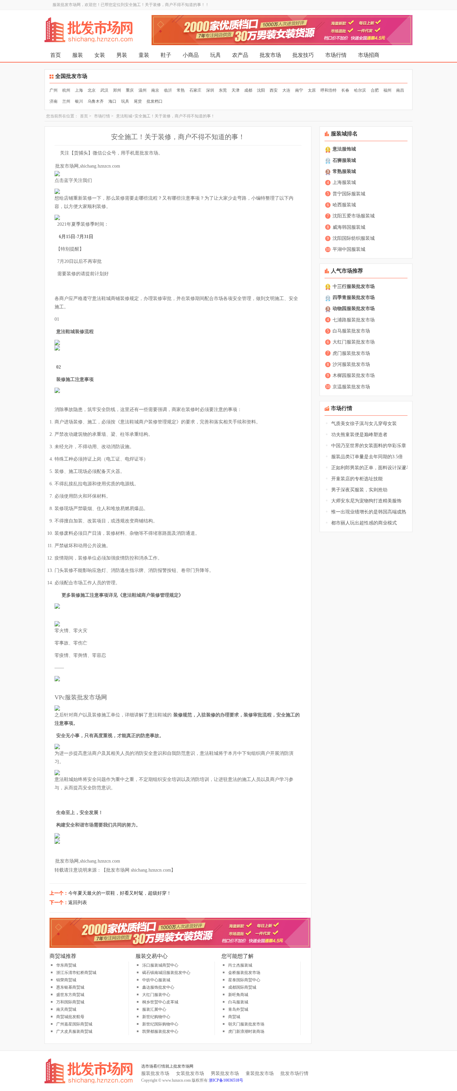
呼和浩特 (329, 90)
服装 (77, 55)
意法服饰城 (344, 149)
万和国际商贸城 (70, 1002)
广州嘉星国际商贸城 (74, 1024)
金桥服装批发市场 (244, 972)
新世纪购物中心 (156, 1016)
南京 (155, 90)
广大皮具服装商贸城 (74, 1031)
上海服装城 (344, 182)
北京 (92, 90)
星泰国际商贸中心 (244, 980)
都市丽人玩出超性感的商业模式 (364, 522)
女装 (99, 55)
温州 (143, 90)
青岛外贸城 (238, 1009)
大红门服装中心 (156, 994)
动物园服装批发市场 (354, 308)
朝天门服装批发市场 (246, 1024)
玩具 (215, 55)
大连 (286, 90)
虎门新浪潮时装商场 (246, 1031)
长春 (345, 90)
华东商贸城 (66, 965)
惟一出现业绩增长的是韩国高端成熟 (368, 511)
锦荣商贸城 (66, 980)
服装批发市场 (155, 1073)
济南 (54, 101)
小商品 (191, 55)
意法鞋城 (124, 116)
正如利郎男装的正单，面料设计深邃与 (371, 467)
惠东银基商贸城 (70, 987)
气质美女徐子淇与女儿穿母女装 (364, 423)
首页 (55, 55)
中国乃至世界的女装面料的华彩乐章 (368, 445)
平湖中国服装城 (349, 249)
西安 (274, 90)
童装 (144, 55)
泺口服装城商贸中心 (160, 965)
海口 (112, 101)
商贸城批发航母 (70, 1016)
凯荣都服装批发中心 (160, 1031)
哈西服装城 (344, 204)
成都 (248, 90)
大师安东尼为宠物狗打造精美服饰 (366, 500)
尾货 (138, 101)
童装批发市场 (260, 1073)
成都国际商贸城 (242, 987)
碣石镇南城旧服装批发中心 (166, 972)
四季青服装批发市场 (354, 297)
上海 (79, 90)
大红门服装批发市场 (354, 341)
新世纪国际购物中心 (160, 1024)
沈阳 (261, 90)
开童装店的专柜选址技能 (357, 478)
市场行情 (336, 55)
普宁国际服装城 (349, 193)
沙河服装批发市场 (351, 364)
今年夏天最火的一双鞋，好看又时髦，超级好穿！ (119, 893)
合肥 (375, 90)
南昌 (400, 90)
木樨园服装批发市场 (354, 375)
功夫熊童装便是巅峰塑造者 (359, 434)
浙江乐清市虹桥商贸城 (76, 972)
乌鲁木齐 (96, 101)
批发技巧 (303, 55)
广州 (54, 90)
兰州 (66, 101)
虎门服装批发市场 (351, 353)
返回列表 (77, 902)
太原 (312, 90)
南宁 (299, 90)
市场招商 (368, 55)
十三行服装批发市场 (354, 286)
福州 (387, 90)
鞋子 (166, 55)
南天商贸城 (66, 1009)
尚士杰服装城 (240, 965)
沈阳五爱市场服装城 (354, 215)
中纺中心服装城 (156, 980)
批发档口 (155, 101)
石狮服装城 (344, 160)
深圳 (210, 90)
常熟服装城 (344, 171)
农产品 (240, 55)
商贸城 (234, 1016)
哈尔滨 (360, 90)
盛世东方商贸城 (70, 994)
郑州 (117, 90)
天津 (236, 90)
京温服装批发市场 (351, 386)
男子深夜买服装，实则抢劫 (359, 489)
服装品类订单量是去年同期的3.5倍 (367, 456)
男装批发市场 (225, 1073)
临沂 (168, 90)
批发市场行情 (294, 1073)
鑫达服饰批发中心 (158, 987)
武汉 (104, 90)
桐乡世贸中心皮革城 (160, 1002)
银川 (79, 101)
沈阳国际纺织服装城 (354, 238)
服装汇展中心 (154, 1009)
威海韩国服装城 (349, 227)
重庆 (130, 90)
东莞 (223, 90)
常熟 (181, 90)
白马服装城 (238, 1002)
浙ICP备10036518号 (226, 1080)
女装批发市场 (190, 1073)
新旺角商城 (238, 994)
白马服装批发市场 (351, 330)
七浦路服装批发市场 (354, 319)
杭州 (66, 90)
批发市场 (270, 55)
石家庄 (195, 90)
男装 (121, 55)
